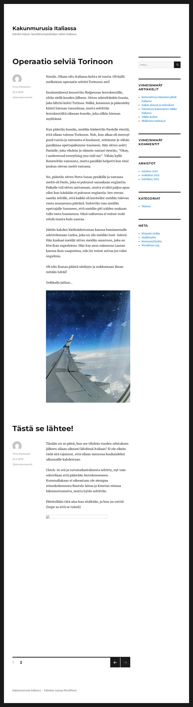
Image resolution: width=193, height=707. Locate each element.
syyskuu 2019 (150, 171)
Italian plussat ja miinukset (158, 105)
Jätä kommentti (22, 97)
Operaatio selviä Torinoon (62, 61)
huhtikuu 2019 (150, 179)
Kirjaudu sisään (151, 233)
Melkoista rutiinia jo (154, 121)
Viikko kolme (149, 117)
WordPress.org (150, 245)
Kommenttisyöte (152, 241)
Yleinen (146, 206)
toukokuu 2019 (150, 175)
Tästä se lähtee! (42, 428)
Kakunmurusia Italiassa (44, 28)
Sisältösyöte (149, 237)
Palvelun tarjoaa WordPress (60, 690)
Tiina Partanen (21, 86)
